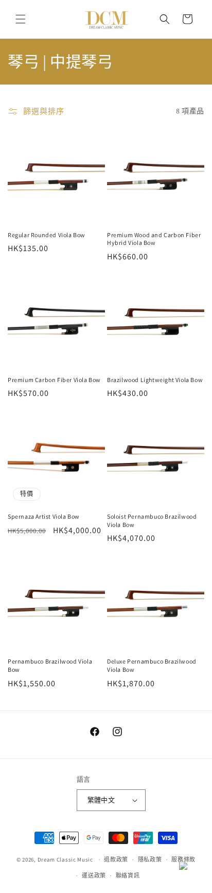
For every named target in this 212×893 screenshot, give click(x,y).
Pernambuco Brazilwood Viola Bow (50, 665)
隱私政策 (150, 859)
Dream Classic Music (65, 859)
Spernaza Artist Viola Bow (44, 516)
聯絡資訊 (128, 875)
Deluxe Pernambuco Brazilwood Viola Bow (152, 665)
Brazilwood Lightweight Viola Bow (155, 380)
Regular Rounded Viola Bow (46, 235)
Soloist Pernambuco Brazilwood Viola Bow (152, 520)
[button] (20, 19)
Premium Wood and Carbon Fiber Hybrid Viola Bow (154, 239)
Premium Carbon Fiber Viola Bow (54, 380)
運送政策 (94, 875)
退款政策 (116, 859)
